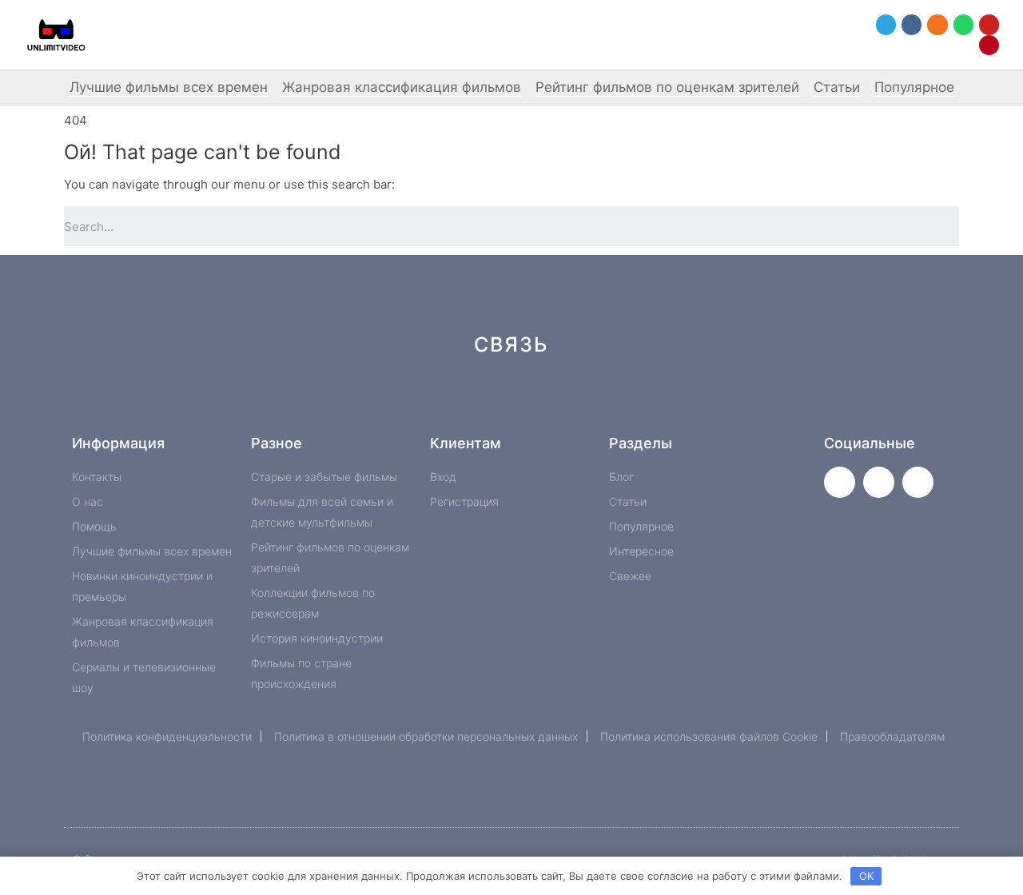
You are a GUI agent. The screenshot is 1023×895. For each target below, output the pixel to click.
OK (866, 875)
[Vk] (911, 24)
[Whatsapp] (963, 24)
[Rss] (752, 401)
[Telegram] (886, 24)
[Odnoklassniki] (937, 24)
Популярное (914, 87)
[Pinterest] (989, 45)
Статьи (837, 87)
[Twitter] (839, 482)
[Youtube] (989, 24)
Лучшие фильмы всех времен (169, 87)
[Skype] (645, 401)
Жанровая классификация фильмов (401, 87)
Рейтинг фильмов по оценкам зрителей (667, 87)
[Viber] (699, 401)
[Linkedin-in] (592, 401)
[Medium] (538, 401)
